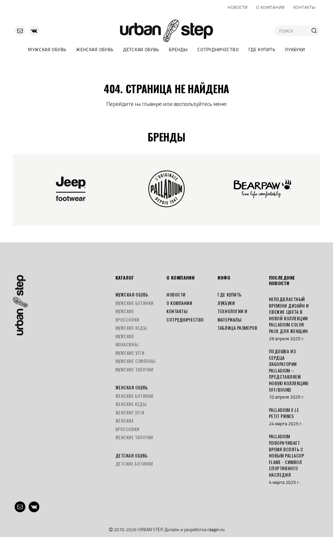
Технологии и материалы (232, 315)
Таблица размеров (237, 327)
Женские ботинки (134, 395)
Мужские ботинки (134, 302)
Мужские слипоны (135, 360)
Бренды (178, 49)
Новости (238, 7)
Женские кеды (131, 403)
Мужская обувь (47, 49)
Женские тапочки (134, 437)
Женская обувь (94, 49)
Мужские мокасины (126, 340)
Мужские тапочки (134, 369)
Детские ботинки (134, 463)
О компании (270, 7)
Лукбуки (295, 49)
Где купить (261, 49)
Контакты (304, 7)
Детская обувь (141, 49)
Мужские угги (130, 352)
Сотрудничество (218, 49)
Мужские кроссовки (127, 315)
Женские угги (129, 412)
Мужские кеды (131, 327)
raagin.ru (215, 529)
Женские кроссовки (127, 424)
